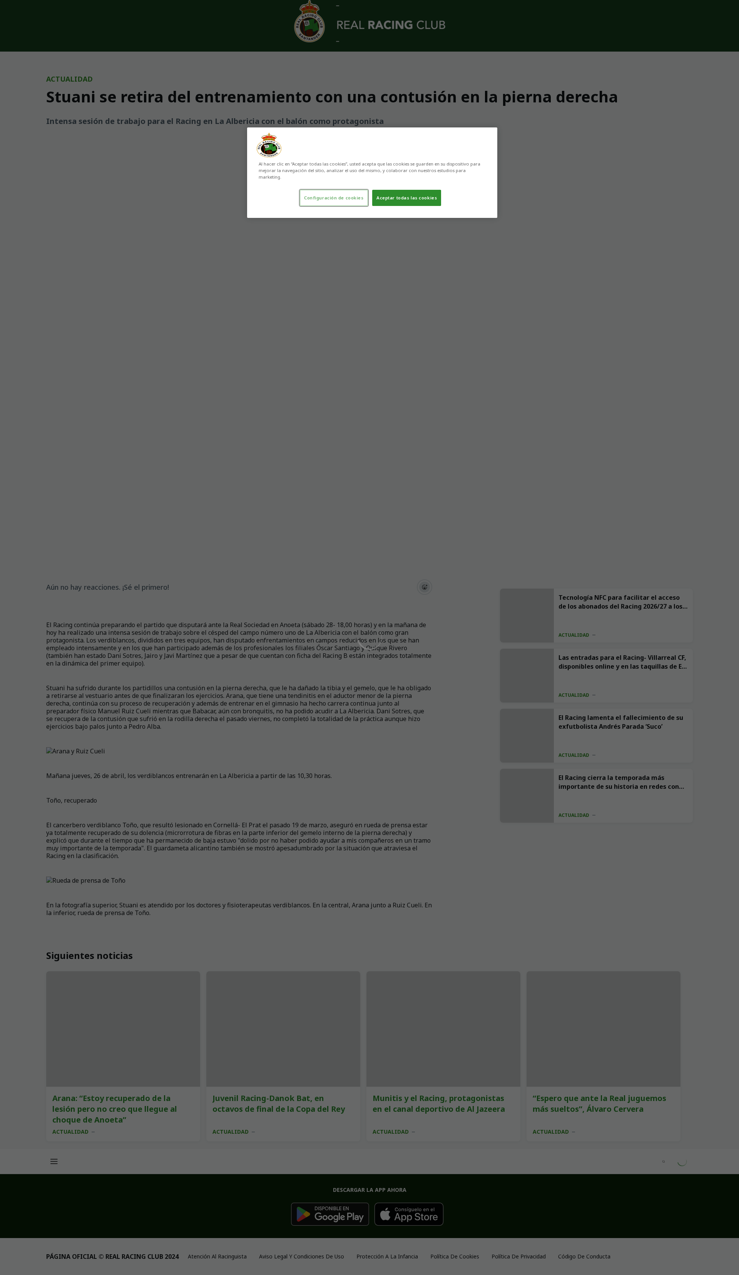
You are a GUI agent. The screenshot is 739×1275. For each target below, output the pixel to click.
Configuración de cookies (334, 198)
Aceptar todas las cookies (406, 198)
